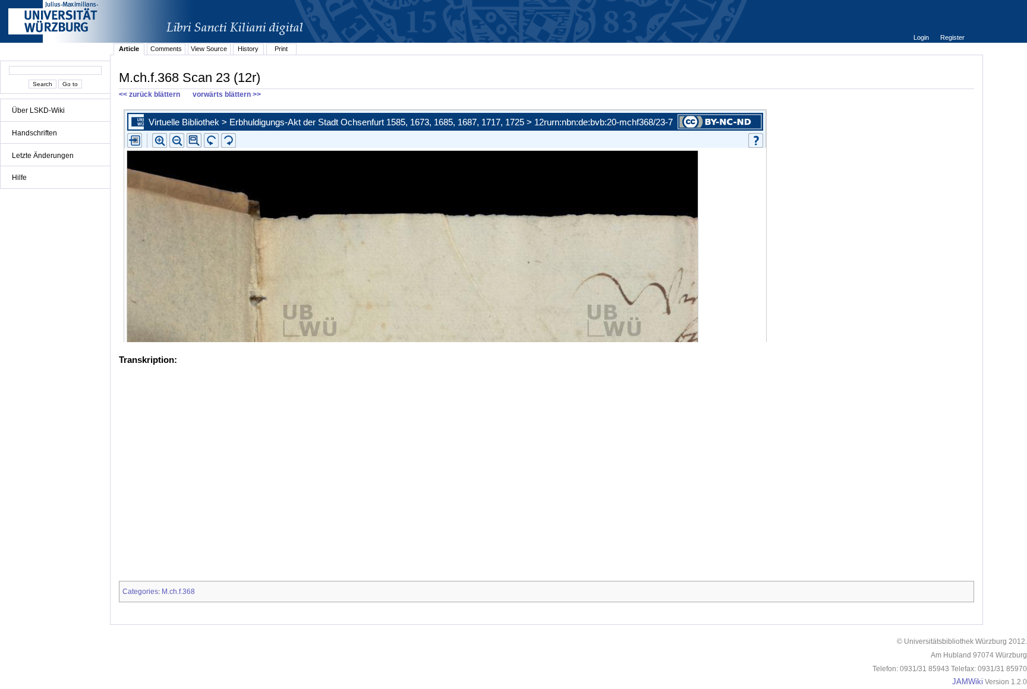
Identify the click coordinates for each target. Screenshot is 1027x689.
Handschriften (34, 133)
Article (129, 48)
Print (281, 48)
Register (952, 37)
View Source (209, 48)
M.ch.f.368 (178, 591)
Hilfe (19, 177)
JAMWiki (967, 682)
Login (922, 37)
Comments (166, 48)
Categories (140, 591)
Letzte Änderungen (43, 155)
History (248, 48)
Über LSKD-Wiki (38, 110)
